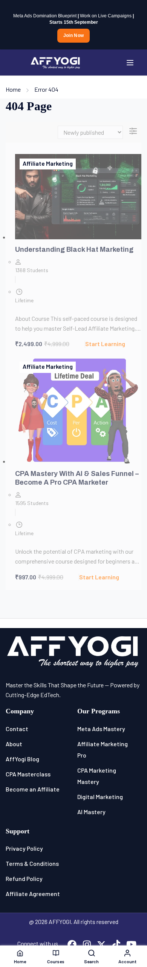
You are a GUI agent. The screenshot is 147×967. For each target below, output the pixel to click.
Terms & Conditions (32, 863)
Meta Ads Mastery (101, 728)
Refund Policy (24, 878)
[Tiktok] (116, 945)
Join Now (73, 35)
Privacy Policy (24, 848)
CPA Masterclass (28, 774)
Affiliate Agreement (33, 893)
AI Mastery (91, 811)
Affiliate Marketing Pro (102, 749)
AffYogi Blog (22, 758)
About (14, 743)
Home (13, 89)
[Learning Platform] (55, 61)
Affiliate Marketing (48, 163)
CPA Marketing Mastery (96, 776)
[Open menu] (131, 62)
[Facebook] (72, 945)
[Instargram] (86, 945)
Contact (17, 728)
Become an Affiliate (33, 789)
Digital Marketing (100, 796)
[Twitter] (101, 945)
